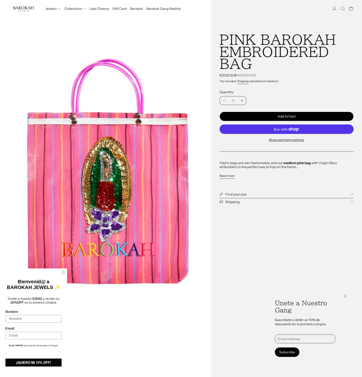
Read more (227, 176)
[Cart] (351, 8)
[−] (224, 100)
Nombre (11, 312)
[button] (342, 8)
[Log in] (334, 8)
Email (9, 328)
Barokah (136, 8)
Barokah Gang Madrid (163, 8)
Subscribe (287, 352)
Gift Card (119, 8)
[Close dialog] (63, 272)
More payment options (286, 140)
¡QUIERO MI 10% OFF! (33, 362)
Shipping (242, 81)
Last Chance (99, 8)
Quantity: (227, 92)
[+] (242, 100)
